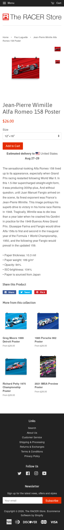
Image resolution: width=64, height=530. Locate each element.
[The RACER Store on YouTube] (44, 474)
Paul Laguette (21, 37)
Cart (58, 3)
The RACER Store (35, 511)
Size (5, 129)
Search (32, 428)
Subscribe (52, 500)
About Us (32, 432)
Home (6, 37)
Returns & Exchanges (32, 446)
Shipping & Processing (32, 442)
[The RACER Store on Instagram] (36, 474)
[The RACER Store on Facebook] (28, 474)
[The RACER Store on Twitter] (20, 474)
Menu (10, 3)
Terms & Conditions (32, 451)
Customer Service (32, 437)
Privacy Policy (32, 456)
